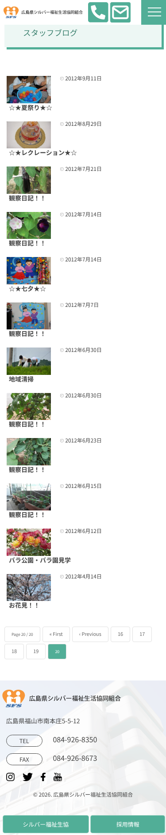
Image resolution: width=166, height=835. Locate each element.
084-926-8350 (58, 740)
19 (36, 651)
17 (142, 634)
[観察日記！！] (29, 180)
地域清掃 (21, 379)
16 (120, 634)
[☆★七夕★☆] (29, 270)
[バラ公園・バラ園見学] (29, 542)
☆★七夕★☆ (27, 288)
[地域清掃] (29, 361)
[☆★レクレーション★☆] (29, 135)
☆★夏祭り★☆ (30, 107)
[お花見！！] (29, 587)
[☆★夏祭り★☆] (29, 89)
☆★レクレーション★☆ (43, 152)
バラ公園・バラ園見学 (40, 560)
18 (14, 651)
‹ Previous (90, 634)
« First (56, 634)
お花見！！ (24, 605)
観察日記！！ (27, 198)
